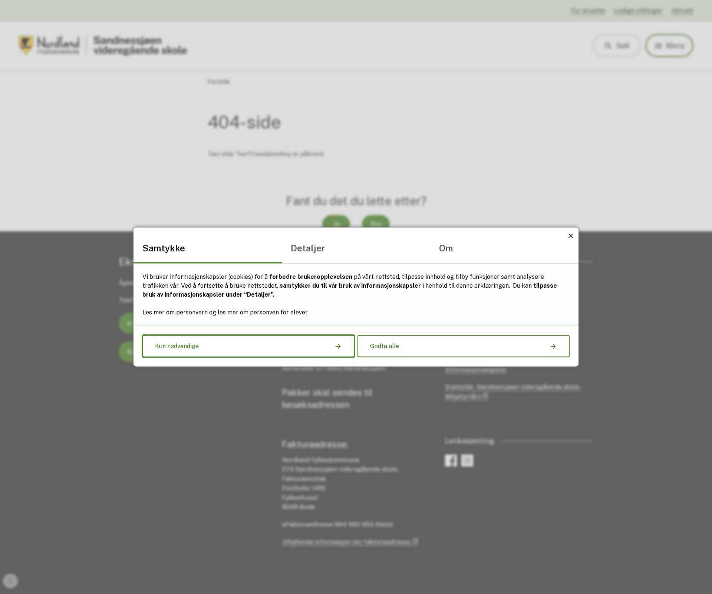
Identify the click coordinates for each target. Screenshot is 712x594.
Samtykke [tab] (163, 248)
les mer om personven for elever (263, 312)
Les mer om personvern (175, 312)
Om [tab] (446, 248)
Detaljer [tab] (308, 248)
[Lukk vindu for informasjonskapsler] (570, 235)
